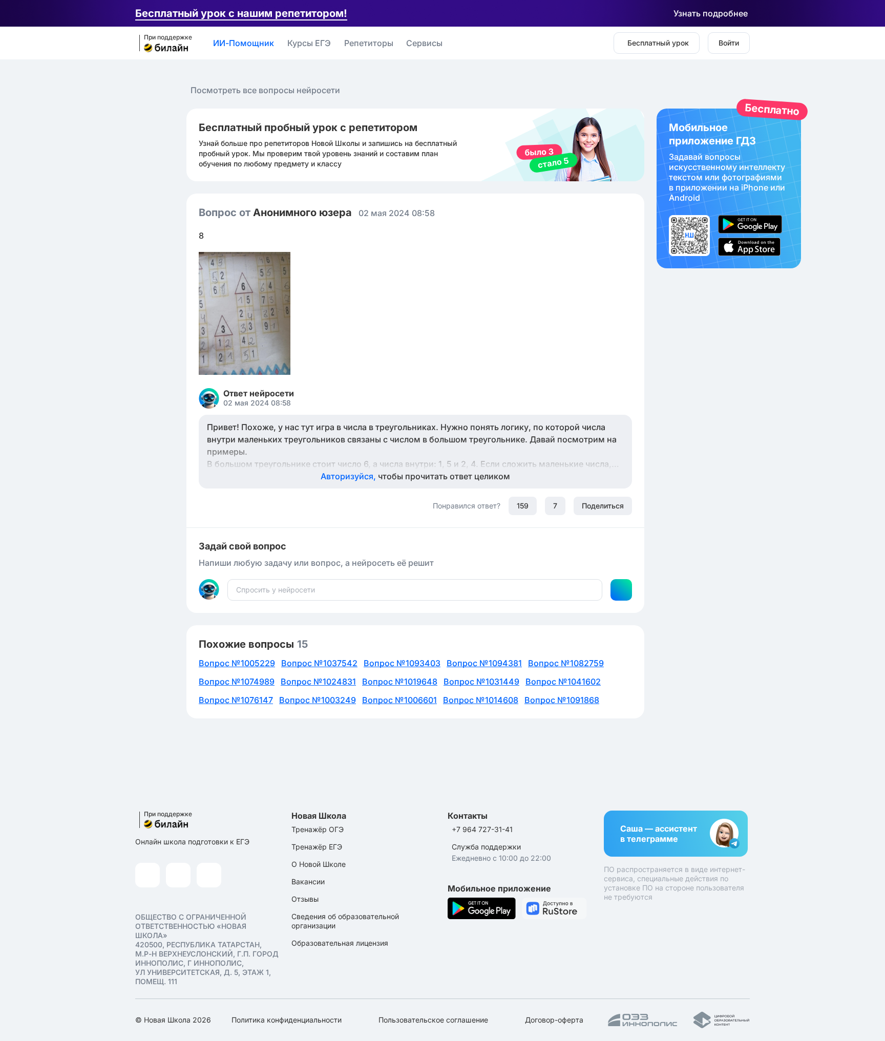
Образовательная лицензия (339, 943)
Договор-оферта (554, 1019)
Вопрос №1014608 (480, 700)
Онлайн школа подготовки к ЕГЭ (192, 841)
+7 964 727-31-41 (482, 829)
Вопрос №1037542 (319, 663)
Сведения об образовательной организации (345, 921)
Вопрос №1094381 (484, 663)
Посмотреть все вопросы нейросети (265, 90)
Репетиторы (368, 43)
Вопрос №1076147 (236, 700)
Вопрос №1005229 (237, 663)
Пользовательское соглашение (433, 1019)
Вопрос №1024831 (318, 681)
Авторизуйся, (415, 476)
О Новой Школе (318, 864)
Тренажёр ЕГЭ (316, 846)
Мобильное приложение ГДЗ (729, 188)
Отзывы (305, 899)
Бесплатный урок (658, 42)
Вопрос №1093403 (402, 663)
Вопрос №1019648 (399, 681)
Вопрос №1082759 (566, 663)
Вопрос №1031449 (481, 681)
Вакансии (308, 881)
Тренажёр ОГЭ (317, 829)
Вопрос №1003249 (317, 700)
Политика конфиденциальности (286, 1019)
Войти (729, 42)
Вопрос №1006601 (399, 700)
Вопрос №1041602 (563, 681)
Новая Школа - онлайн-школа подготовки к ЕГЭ (162, 43)
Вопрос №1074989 (237, 681)
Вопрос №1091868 (561, 700)
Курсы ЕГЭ (309, 43)
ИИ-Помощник (243, 43)
